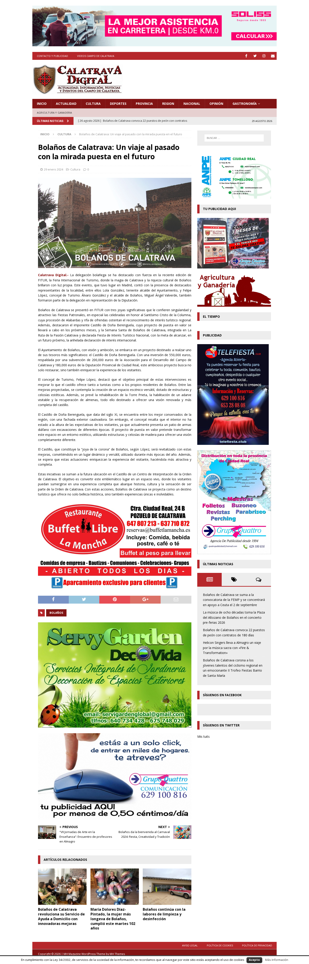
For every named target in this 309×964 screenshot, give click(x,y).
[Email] (273, 56)
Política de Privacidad (257, 945)
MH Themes (117, 954)
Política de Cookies (220, 945)
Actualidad (66, 103)
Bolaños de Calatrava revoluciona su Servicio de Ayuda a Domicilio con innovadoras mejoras (61, 916)
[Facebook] (246, 56)
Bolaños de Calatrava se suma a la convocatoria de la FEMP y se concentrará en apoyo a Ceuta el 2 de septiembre (234, 600)
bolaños (56, 613)
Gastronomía (245, 103)
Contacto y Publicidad (52, 56)
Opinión (216, 103)
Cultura (93, 103)
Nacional (191, 103)
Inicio (42, 103)
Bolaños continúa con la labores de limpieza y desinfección (164, 914)
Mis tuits (203, 736)
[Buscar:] (234, 138)
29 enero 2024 (53, 169)
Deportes (118, 103)
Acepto (254, 960)
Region (168, 103)
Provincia (144, 103)
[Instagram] (264, 56)
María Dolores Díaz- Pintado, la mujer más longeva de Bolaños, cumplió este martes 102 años (112, 919)
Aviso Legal (190, 945)
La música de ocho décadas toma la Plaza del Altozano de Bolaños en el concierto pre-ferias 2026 (234, 617)
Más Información (276, 960)
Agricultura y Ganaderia (54, 112)
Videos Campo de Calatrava (95, 56)
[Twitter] (255, 56)
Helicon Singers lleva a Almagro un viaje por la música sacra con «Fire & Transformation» (232, 647)
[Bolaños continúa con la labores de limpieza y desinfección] (167, 886)
